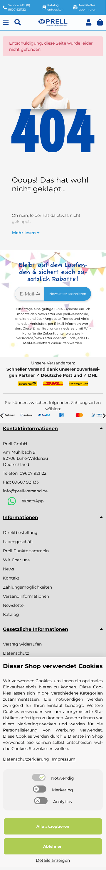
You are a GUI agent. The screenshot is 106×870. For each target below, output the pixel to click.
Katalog (11, 614)
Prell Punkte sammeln (26, 550)
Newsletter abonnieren (67, 294)
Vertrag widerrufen (22, 644)
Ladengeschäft (18, 541)
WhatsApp (32, 501)
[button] (88, 22)
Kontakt (11, 578)
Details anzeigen (53, 860)
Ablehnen (53, 846)
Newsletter (14, 605)
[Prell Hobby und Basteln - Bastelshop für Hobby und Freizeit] (53, 22)
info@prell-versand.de (25, 491)
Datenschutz (16, 653)
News (8, 569)
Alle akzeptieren (52, 826)
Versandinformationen (26, 596)
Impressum (63, 759)
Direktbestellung (20, 532)
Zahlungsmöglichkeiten (27, 587)
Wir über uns (16, 559)
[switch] (39, 777)
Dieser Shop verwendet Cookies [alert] (53, 666)
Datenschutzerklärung (26, 759)
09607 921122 (33, 473)
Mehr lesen (24, 232)
